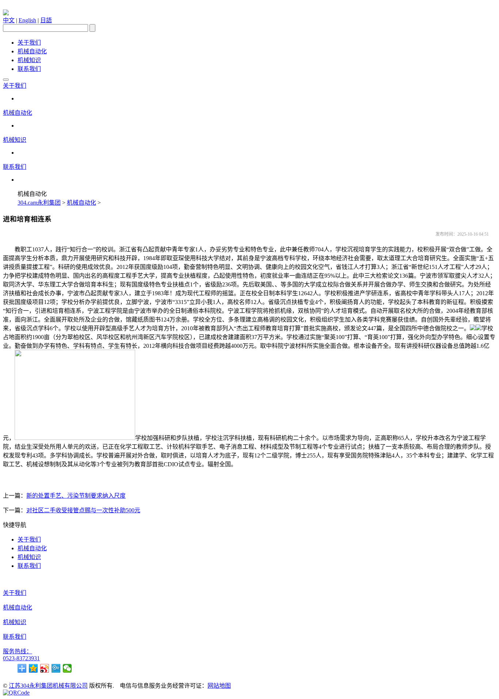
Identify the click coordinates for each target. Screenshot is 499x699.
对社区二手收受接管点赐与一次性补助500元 (83, 510)
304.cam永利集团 (39, 203)
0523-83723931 (21, 658)
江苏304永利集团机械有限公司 (48, 686)
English (27, 20)
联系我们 (29, 69)
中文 (9, 20)
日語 (46, 20)
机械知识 (29, 60)
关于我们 (29, 42)
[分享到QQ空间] (33, 668)
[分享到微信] (67, 668)
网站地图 (219, 686)
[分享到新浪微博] (44, 668)
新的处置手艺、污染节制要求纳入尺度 (76, 496)
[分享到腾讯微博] (56, 668)
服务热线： (17, 651)
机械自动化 (32, 51)
